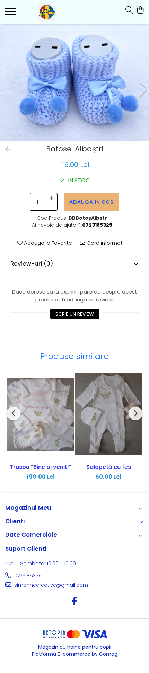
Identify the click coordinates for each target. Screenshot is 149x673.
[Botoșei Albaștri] (74, 82)
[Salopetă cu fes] (108, 414)
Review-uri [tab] (31, 264)
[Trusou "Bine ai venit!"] (40, 414)
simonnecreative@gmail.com (50, 585)
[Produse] (11, 13)
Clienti (15, 521)
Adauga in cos (91, 202)
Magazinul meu (28, 508)
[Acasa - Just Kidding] (46, 12)
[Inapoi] (5, 150)
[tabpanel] (74, 82)
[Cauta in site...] (129, 10)
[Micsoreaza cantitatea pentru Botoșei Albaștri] (51, 206)
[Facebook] (75, 601)
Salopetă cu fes (108, 467)
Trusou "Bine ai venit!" (40, 467)
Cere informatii (105, 242)
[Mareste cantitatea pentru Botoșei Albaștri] (51, 197)
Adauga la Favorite (47, 242)
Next (143, 90)
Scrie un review (74, 314)
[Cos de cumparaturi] (140, 10)
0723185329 (27, 575)
